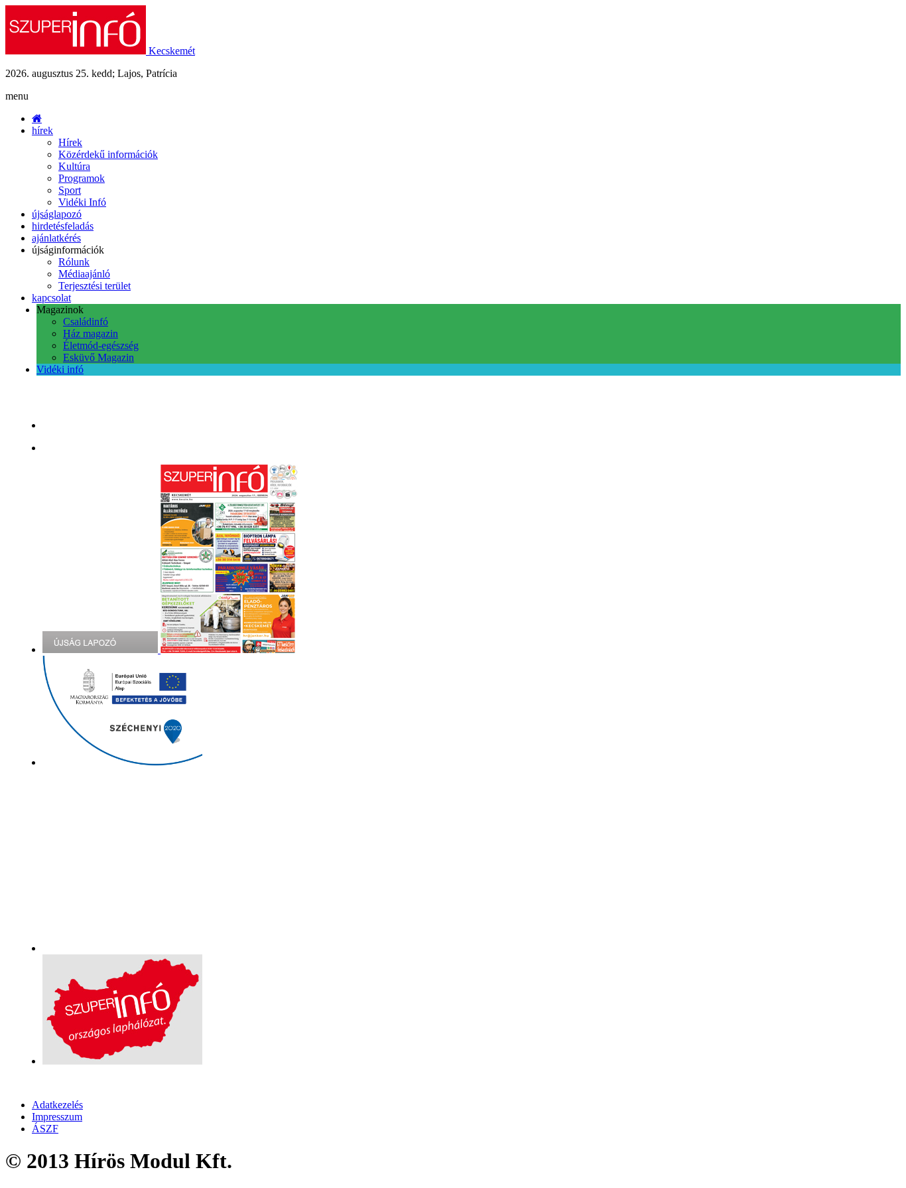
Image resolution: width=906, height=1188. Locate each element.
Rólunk (74, 261)
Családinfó (85, 321)
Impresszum (57, 1116)
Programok (81, 178)
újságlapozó (57, 214)
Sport (69, 190)
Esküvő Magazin (98, 357)
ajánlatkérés (56, 238)
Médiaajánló (84, 273)
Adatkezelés (57, 1104)
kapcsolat (51, 297)
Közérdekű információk (108, 154)
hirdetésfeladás (63, 226)
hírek (42, 130)
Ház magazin (90, 333)
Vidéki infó (60, 369)
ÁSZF (45, 1128)
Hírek (70, 142)
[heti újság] (230, 649)
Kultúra (74, 166)
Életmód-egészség (101, 345)
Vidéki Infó (82, 202)
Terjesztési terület (94, 285)
